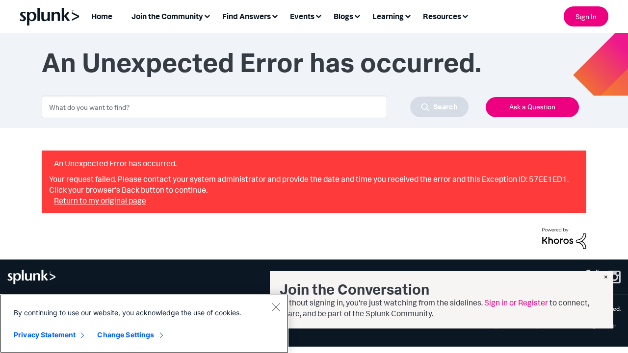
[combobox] (255, 107)
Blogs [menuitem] (343, 16)
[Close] (276, 307)
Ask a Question (532, 106)
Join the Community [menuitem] (167, 16)
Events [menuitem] (302, 16)
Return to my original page (100, 200)
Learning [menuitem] (388, 16)
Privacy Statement (45, 334)
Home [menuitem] (101, 16)
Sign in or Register (516, 302)
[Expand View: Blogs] (357, 15)
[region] (144, 323)
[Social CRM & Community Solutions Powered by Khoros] (564, 237)
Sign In (586, 16)
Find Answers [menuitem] (246, 16)
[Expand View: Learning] (408, 15)
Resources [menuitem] (442, 16)
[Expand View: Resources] (465, 15)
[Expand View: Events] (318, 15)
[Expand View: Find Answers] (275, 15)
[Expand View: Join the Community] (207, 15)
